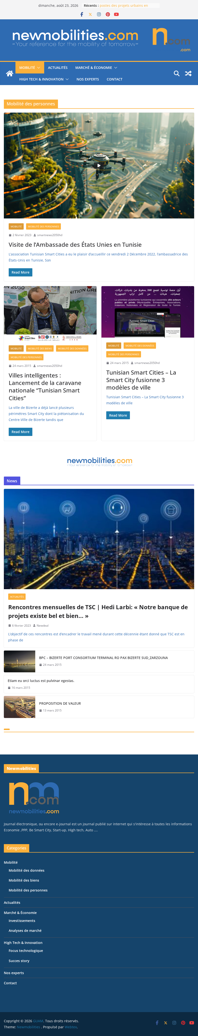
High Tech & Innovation (41, 79)
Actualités (58, 67)
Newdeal (43, 625)
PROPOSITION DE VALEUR (60, 703)
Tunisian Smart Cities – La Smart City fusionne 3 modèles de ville (141, 379)
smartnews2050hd (49, 235)
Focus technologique (26, 950)
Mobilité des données (72, 348)
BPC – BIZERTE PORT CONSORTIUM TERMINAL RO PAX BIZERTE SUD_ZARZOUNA (103, 657)
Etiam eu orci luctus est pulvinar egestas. (41, 680)
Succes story (19, 960)
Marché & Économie (93, 67)
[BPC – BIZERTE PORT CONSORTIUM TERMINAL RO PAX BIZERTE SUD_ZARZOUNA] (19, 661)
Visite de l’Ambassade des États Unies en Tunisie (75, 244)
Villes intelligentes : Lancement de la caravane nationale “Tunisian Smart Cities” (45, 386)
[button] (37, 67)
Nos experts (88, 79)
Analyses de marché (25, 930)
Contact (114, 79)
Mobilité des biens (40, 348)
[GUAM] (9, 73)
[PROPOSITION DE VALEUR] (19, 707)
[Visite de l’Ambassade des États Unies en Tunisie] (99, 165)
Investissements (22, 920)
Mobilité (27, 67)
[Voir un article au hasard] (188, 73)
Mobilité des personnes (43, 226)
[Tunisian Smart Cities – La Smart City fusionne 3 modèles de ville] (147, 312)
